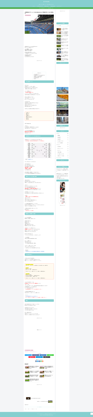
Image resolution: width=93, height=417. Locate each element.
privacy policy (50, 413)
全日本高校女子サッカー (33, 351)
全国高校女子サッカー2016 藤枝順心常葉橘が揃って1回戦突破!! (35, 251)
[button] (46, 357)
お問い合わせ (46, 413)
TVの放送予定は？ (36, 77)
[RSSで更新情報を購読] (42, 361)
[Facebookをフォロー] (39, 361)
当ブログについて (42, 413)
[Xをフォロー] (37, 361)
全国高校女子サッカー (28, 351)
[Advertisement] (39, 40)
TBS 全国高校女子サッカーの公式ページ (32, 296)
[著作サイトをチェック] (36, 361)
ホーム (38, 413)
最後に (35, 78)
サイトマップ (53, 413)
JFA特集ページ (30, 159)
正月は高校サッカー (37, 74)
